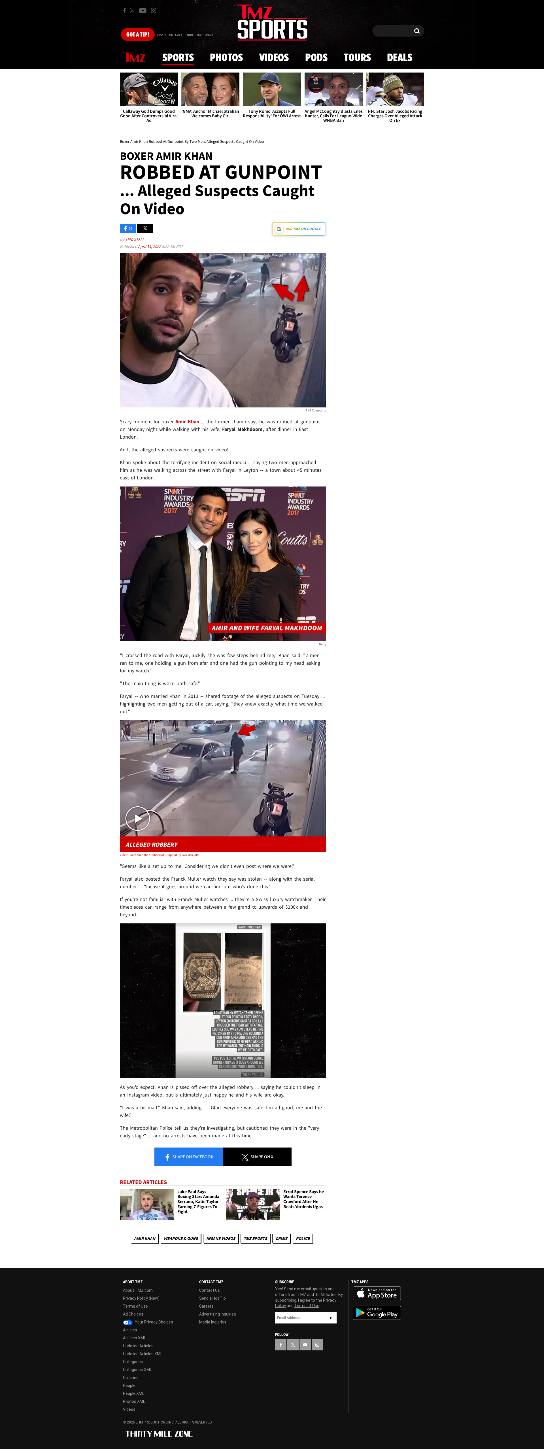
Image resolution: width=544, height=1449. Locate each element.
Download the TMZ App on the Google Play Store (377, 1313)
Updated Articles (138, 1346)
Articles (130, 1330)
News (134, 57)
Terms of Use (135, 1306)
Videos (274, 58)
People (129, 1385)
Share (192, 1156)
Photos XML (134, 1401)
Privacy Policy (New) (141, 1298)
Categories (133, 1361)
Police (303, 1238)
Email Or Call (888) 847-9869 (185, 35)
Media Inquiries (212, 1322)
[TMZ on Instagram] (153, 10)
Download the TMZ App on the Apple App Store (377, 1293)
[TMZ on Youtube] (143, 10)
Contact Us (209, 1290)
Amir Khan (144, 1238)
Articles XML (134, 1338)
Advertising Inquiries (217, 1314)
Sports (178, 58)
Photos (226, 58)
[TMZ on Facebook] (124, 10)
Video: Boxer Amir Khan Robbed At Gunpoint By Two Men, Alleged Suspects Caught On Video (161, 855)
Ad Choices (133, 1314)
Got (137, 35)
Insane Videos (220, 1238)
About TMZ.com (138, 1290)
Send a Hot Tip (212, 1298)
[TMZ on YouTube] (305, 1344)
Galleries (131, 1377)
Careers (206, 1306)
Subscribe (331, 1317)
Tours (357, 58)
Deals (399, 58)
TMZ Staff (134, 239)
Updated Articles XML (142, 1354)
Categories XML (137, 1369)
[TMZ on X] (133, 10)
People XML (133, 1393)
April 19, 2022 (150, 246)
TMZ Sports (255, 1238)
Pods (316, 58)
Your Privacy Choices (153, 1322)
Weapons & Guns (181, 1238)
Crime (281, 1238)
